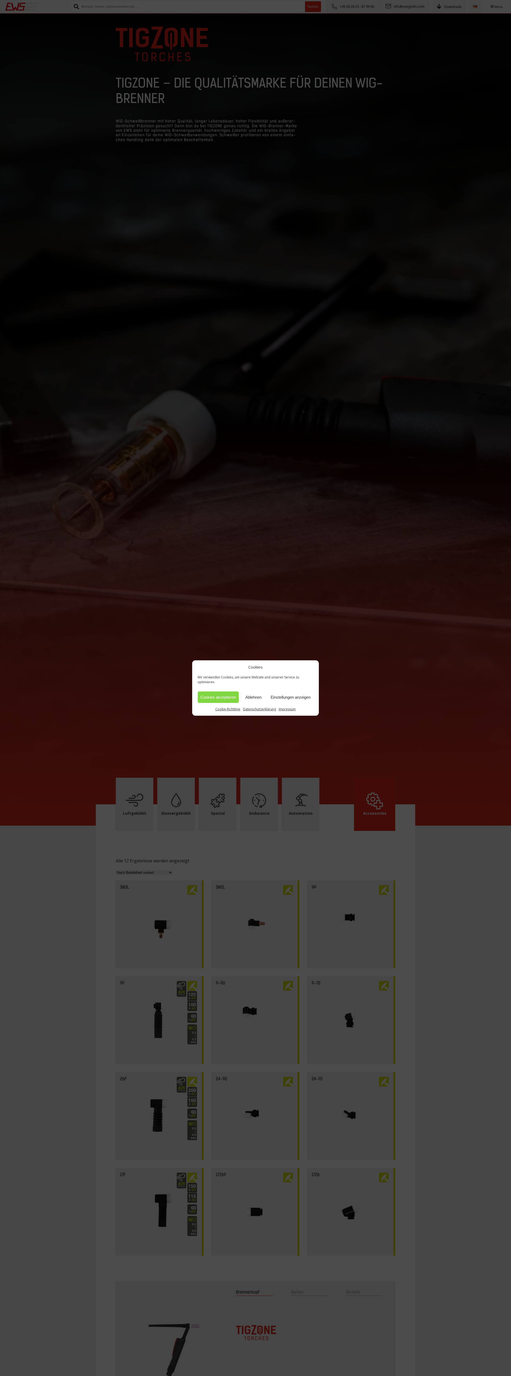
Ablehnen (253, 697)
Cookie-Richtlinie (227, 709)
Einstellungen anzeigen (291, 697)
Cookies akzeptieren (218, 697)
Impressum (287, 709)
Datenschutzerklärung (259, 709)
